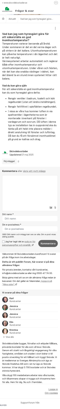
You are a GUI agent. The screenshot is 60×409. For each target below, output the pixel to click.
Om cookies (51, 393)
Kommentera (48, 243)
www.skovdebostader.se (15, 2)
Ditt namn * (8, 214)
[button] (51, 207)
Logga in (53, 389)
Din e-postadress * (11, 224)
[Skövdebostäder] (3, 18)
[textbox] (30, 190)
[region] (30, 95)
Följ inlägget (9, 161)
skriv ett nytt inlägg (34, 171)
